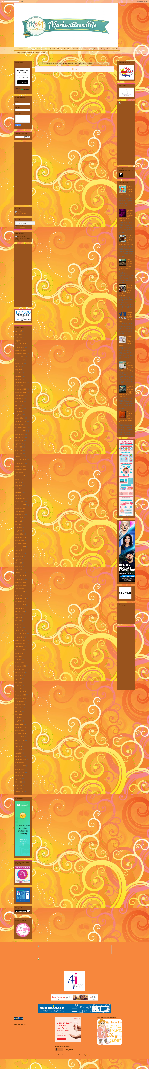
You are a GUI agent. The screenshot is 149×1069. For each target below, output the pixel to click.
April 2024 (18, 711)
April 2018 (18, 521)
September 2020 (20, 598)
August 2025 (19, 756)
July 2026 (18, 788)
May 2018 (18, 524)
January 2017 (19, 473)
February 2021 (20, 611)
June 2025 (18, 750)
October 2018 (19, 540)
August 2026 (19, 791)
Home (74, 69)
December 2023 (20, 698)
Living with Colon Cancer (36, 49)
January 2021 (19, 608)
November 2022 (20, 666)
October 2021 (19, 637)
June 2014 (18, 373)
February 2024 (20, 705)
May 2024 (18, 714)
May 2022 (18, 656)
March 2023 (19, 676)
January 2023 (19, 669)
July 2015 (18, 415)
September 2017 (20, 498)
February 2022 (20, 650)
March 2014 (19, 363)
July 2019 (18, 569)
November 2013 (20, 350)
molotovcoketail (73, 1055)
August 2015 (19, 418)
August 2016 (19, 456)
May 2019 (18, 563)
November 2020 (20, 601)
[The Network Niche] (23, 902)
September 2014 (20, 382)
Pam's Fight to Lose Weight (59, 49)
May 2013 (18, 334)
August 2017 (19, 495)
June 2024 (18, 717)
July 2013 (18, 337)
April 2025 (18, 746)
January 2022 (19, 646)
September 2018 (20, 537)
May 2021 (18, 621)
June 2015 (18, 411)
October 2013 (19, 347)
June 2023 (18, 685)
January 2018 (19, 511)
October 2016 (19, 463)
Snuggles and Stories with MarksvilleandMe (31, 52)
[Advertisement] (22, 173)
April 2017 (18, 482)
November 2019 (20, 582)
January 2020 (19, 589)
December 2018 (20, 547)
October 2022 (19, 663)
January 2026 (19, 769)
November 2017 (20, 505)
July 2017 (18, 492)
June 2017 (18, 489)
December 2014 (20, 392)
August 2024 (19, 724)
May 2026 (18, 782)
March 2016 (19, 440)
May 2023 (18, 682)
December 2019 (20, 585)
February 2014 (20, 360)
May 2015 (18, 408)
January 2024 (19, 701)
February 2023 (20, 672)
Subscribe (23, 82)
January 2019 (19, 550)
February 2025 (20, 740)
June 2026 (18, 785)
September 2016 (20, 460)
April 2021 (18, 617)
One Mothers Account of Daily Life (85, 49)
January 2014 (19, 357)
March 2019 (19, 556)
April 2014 (18, 366)
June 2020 (18, 595)
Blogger (88, 1055)
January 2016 (19, 434)
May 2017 (18, 485)
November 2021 (20, 640)
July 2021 (18, 627)
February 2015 (20, 398)
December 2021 (20, 643)
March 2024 (19, 708)
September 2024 (20, 727)
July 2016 (18, 453)
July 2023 (18, 688)
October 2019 (19, 579)
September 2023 (20, 692)
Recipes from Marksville (109, 49)
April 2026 (18, 779)
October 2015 (19, 424)
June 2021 (18, 624)
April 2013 (18, 331)
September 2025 (20, 759)
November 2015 (20, 427)
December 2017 (20, 508)
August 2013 (19, 341)
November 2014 (20, 389)
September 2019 (20, 576)
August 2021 (19, 630)
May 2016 (18, 447)
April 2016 (18, 444)
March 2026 (19, 775)
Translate (22, 227)
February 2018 (20, 514)
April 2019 (18, 560)
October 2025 (19, 762)
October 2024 (19, 730)
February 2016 (20, 437)
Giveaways (20, 49)
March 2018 (19, 518)
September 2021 (20, 634)
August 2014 (19, 379)
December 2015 (20, 431)
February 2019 (20, 553)
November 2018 (20, 543)
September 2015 (20, 421)
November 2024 (20, 733)
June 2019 (18, 566)
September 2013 (20, 344)
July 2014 (18, 376)
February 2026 (20, 772)
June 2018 (18, 527)
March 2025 (19, 743)
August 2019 (19, 572)
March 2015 (19, 402)
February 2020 (20, 592)
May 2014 (18, 369)
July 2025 (18, 753)
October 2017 (19, 502)
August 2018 (19, 534)
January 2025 (19, 737)
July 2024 (18, 721)
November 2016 (20, 466)
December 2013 (20, 353)
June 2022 (18, 659)
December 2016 (20, 469)
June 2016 (18, 450)
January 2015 (19, 395)
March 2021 (19, 614)
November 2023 (20, 695)
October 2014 (19, 386)
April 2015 (18, 405)
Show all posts (98, 63)
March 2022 (19, 653)
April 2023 (18, 679)
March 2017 (19, 479)
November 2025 (20, 766)
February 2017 (20, 476)
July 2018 (18, 531)
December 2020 (20, 605)
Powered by (18, 90)
